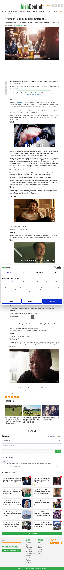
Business (40, 545)
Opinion (40, 547)
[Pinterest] (62, 5)
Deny (11, 301)
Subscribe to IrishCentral (34, 94)
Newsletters (45, 6)
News (40, 543)
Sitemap (28, 562)
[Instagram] (59, 5)
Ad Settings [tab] (39, 272)
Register (28, 560)
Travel (40, 551)
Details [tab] (24, 272)
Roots (40, 553)
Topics (28, 545)
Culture (40, 549)
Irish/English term (21, 102)
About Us (29, 547)
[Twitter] (55, 5)
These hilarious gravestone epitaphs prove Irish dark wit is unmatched (31, 420)
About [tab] (55, 272)
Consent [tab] (8, 272)
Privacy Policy (30, 553)
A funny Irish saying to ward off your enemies (50, 419)
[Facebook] (52, 5)
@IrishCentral (18, 25)
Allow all (52, 301)
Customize (31, 301)
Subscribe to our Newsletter (11, 550)
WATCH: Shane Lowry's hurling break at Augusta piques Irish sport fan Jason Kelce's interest (13, 420)
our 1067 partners (12, 281)
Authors (28, 543)
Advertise (29, 551)
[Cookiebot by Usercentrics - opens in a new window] (55, 267)
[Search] (61, 12)
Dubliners (35, 173)
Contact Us (29, 549)
